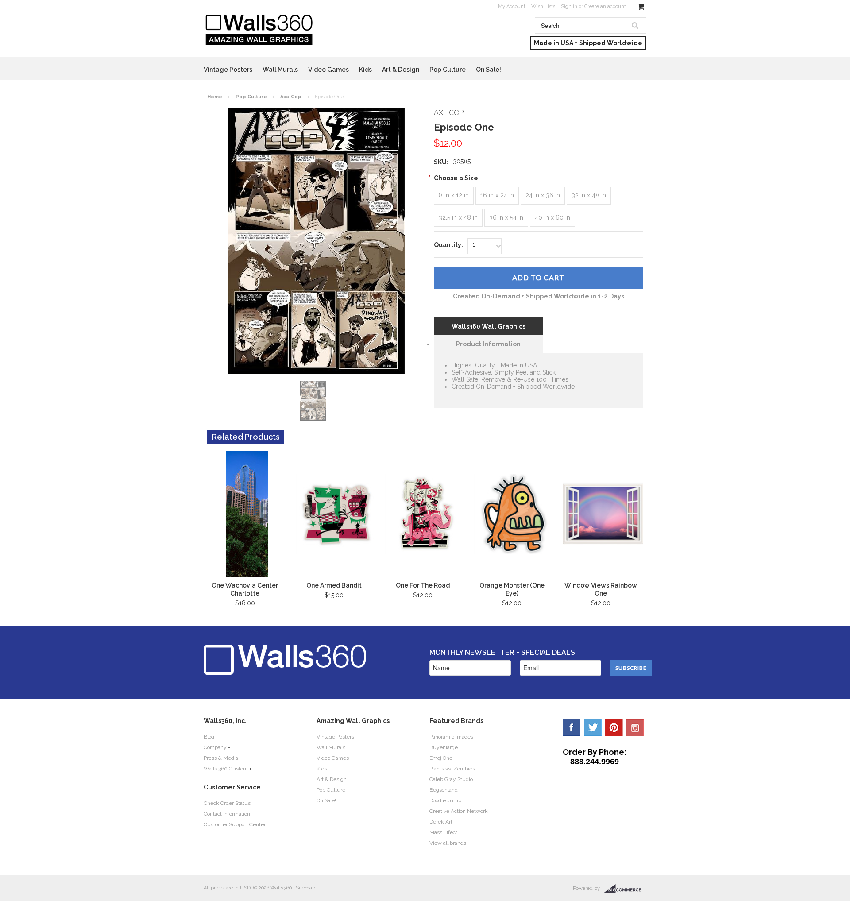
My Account (511, 6)
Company (215, 747)
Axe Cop (290, 97)
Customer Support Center (235, 824)
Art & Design (400, 69)
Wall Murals (280, 69)
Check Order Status (227, 803)
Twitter (593, 727)
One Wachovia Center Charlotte (245, 589)
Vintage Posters (228, 69)
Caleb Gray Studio (451, 779)
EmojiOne (440, 758)
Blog (209, 737)
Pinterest (614, 727)
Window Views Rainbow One (600, 589)
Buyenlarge (443, 747)
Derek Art (440, 822)
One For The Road (423, 585)
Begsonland (443, 790)
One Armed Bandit (334, 585)
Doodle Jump (445, 800)
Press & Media (221, 758)
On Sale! (488, 69)
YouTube (635, 727)
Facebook (571, 727)
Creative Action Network (458, 811)
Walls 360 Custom (226, 769)
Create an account (605, 6)
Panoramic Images (451, 737)
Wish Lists (543, 6)
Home (214, 97)
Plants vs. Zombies (452, 769)
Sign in (569, 6)
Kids (365, 69)
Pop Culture (447, 69)
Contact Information (227, 814)
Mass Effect (443, 832)
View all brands (447, 843)
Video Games (328, 69)
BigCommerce (625, 888)
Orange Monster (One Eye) (512, 589)
